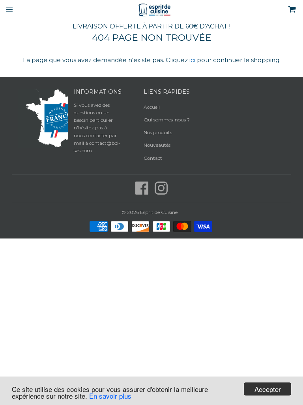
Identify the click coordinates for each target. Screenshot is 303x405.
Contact (153, 158)
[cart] (268, 10)
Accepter (267, 389)
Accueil (152, 107)
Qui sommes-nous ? (167, 120)
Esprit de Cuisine (159, 212)
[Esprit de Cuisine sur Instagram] (161, 192)
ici (192, 60)
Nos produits (158, 132)
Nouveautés (157, 145)
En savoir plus (110, 396)
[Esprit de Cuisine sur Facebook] (142, 192)
